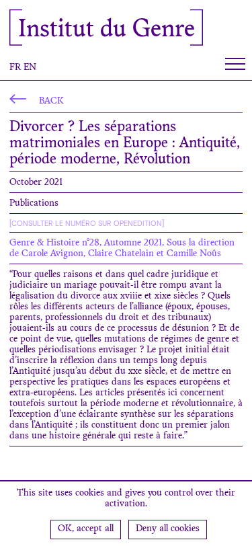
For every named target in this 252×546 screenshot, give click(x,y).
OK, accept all (86, 529)
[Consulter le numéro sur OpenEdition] (86, 223)
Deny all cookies (168, 529)
